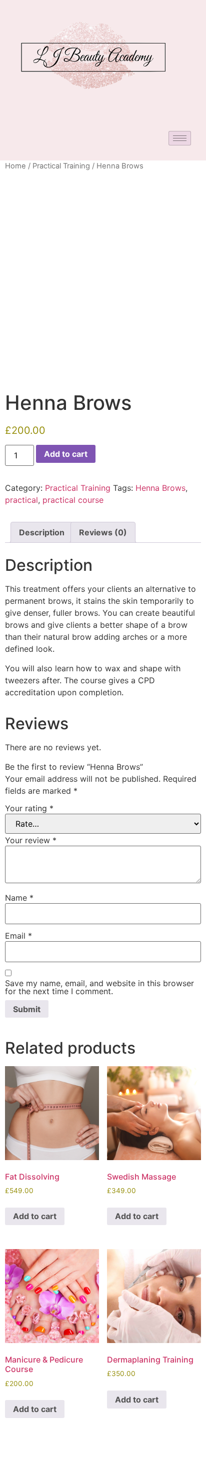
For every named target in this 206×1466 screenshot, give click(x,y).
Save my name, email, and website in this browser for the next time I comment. (99, 987)
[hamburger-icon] (179, 138)
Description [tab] (41, 532)
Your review (30, 840)
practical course (73, 500)
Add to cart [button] (34, 1216)
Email (18, 936)
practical (21, 500)
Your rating (29, 808)
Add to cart (66, 454)
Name (19, 898)
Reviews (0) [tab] (103, 532)
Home (15, 165)
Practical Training (61, 165)
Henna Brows (161, 488)
